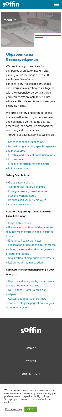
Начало (31, 348)
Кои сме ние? (31, 374)
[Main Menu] (56, 4)
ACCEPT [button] (31, 409)
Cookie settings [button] (13, 409)
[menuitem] (31, 344)
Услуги (31, 361)
